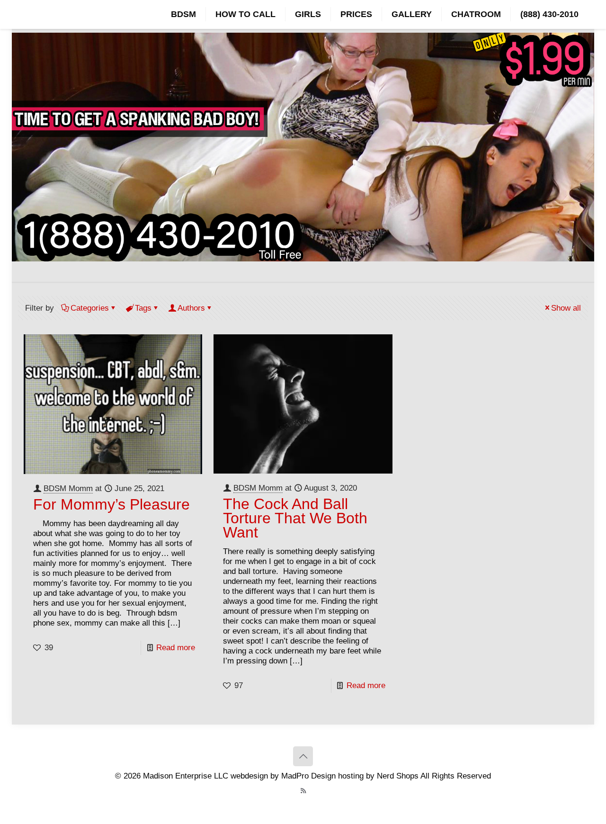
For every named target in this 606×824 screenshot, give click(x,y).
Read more (175, 647)
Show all (566, 308)
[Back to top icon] (303, 756)
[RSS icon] (303, 791)
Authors (191, 308)
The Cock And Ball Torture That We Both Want (295, 518)
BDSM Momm (68, 488)
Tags (143, 308)
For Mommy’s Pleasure (111, 504)
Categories (90, 308)
